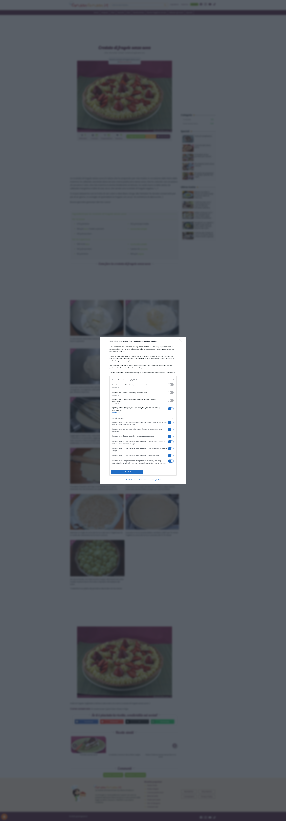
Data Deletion (130, 480)
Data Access (143, 480)
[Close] (182, 341)
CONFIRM (127, 472)
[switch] (171, 384)
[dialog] (143, 410)
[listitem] (143, 380)
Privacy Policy (156, 480)
